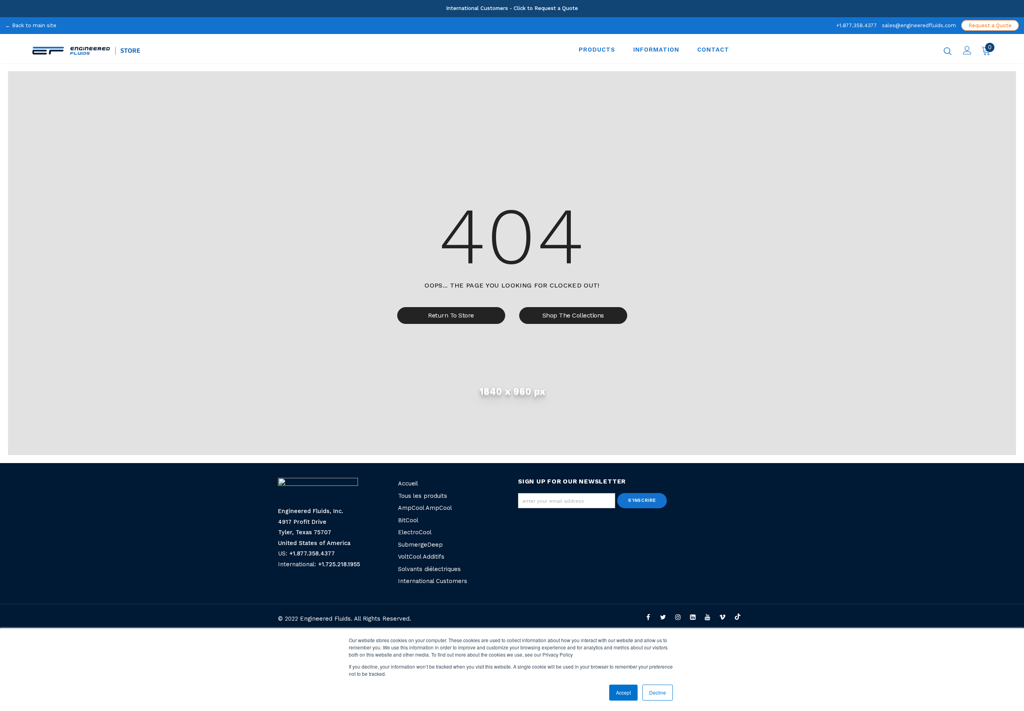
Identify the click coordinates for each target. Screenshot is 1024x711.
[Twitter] (663, 616)
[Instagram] (678, 616)
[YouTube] (708, 616)
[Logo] (221, 51)
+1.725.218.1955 (339, 564)
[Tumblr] (692, 616)
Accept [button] (623, 692)
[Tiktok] (737, 616)
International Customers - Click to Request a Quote (512, 8)
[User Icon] (967, 50)
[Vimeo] (722, 616)
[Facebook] (648, 616)
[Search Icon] (948, 51)
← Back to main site (30, 25)
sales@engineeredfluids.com (919, 25)
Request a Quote (990, 25)
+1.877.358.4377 (856, 25)
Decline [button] (657, 692)
